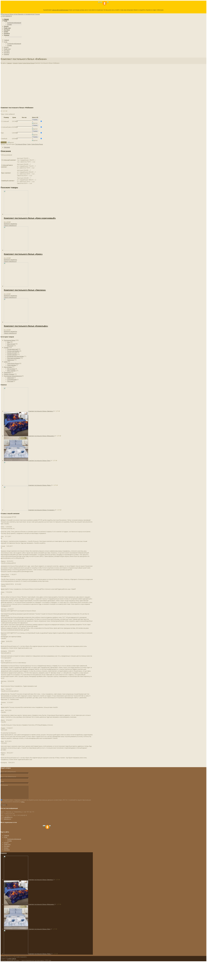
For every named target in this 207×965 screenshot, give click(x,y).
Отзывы (9, 45)
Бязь (8, 342)
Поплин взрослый (12, 349)
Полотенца (7, 372)
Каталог (6, 47)
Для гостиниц (8, 367)
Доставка (6, 51)
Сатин (20, 63)
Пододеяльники (12, 379)
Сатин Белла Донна (28, 63)
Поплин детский (12, 353)
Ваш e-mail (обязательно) (8, 776)
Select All (35, 117)
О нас (5, 42)
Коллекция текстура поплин (15, 356)
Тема (2, 781)
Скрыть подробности (10, 225)
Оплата (6, 848)
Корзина (6, 54)
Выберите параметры (10, 224)
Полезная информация (14, 43)
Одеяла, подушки (9, 374)
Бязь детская (11, 344)
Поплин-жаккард (12, 354)
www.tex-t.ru (7, 819)
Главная (6, 40)
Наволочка (10, 360)
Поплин (6, 347)
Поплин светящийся (13, 351)
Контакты (7, 52)
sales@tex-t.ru (8, 817)
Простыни (10, 381)
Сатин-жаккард (11, 365)
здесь (23, 802)
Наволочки (10, 378)
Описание (7, 147)
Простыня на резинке (13, 358)
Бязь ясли (10, 346)
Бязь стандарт (11, 370)
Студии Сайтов (11, 958)
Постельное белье (21, 144)
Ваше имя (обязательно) (8, 772)
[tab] (48, 147)
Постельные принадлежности (13, 376)
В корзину (35, 119)
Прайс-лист (7, 49)
